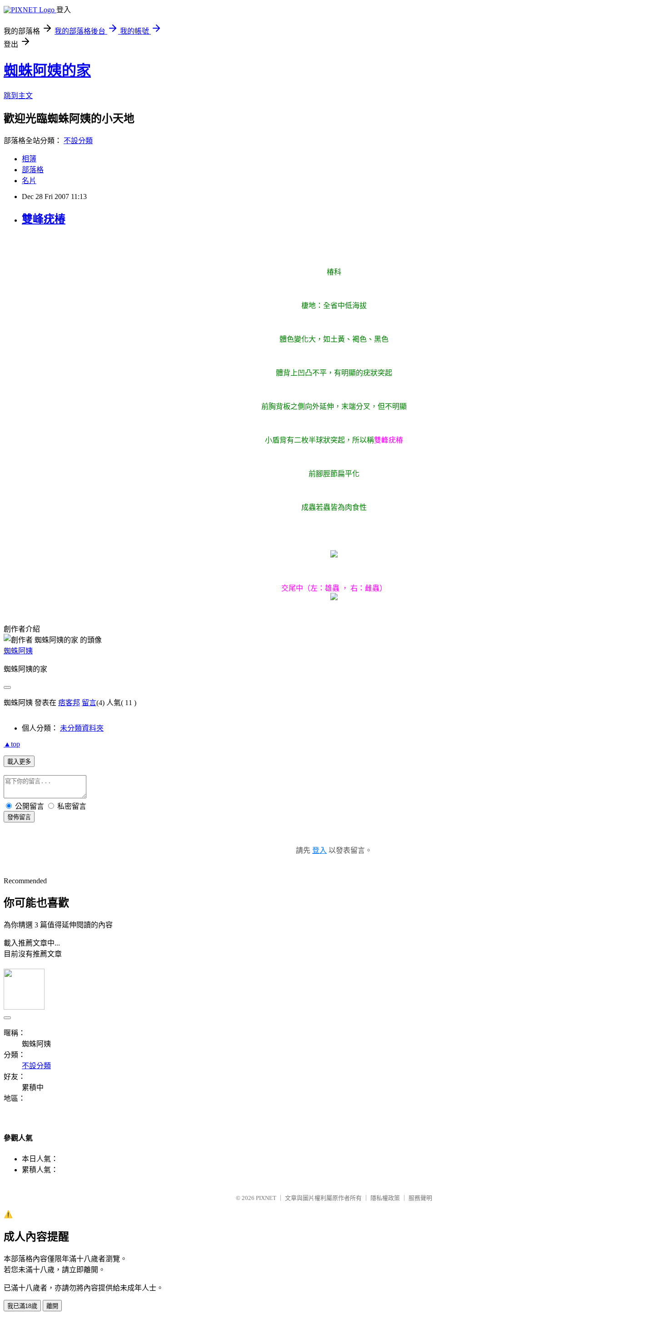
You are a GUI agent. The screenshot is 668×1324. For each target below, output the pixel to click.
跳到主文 (18, 96)
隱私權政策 (385, 1198)
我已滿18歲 (22, 1306)
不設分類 (78, 140)
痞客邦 (69, 703)
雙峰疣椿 (43, 219)
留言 (89, 703)
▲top (12, 744)
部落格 (33, 170)
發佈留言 (19, 817)
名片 (29, 180)
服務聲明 (420, 1198)
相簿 (29, 159)
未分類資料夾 (82, 728)
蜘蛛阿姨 (18, 651)
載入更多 (19, 761)
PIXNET (266, 1198)
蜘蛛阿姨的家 (47, 70)
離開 (52, 1306)
